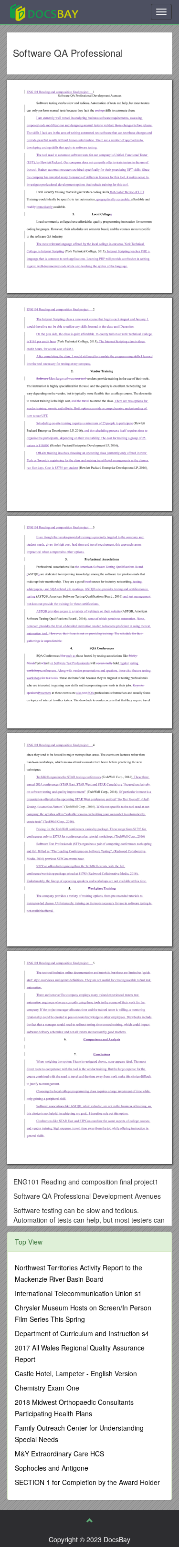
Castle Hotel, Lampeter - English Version (76, 1373)
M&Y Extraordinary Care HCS (59, 1453)
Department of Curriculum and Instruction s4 (82, 1333)
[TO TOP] (89, 1520)
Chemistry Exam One (47, 1387)
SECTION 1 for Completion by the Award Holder (87, 1482)
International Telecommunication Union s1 (78, 1293)
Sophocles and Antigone (51, 1468)
